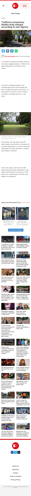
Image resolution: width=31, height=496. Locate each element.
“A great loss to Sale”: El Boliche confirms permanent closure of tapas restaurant (8, 247)
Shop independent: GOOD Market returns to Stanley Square (22, 246)
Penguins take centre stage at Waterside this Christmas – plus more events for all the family (7, 297)
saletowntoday (8, 208)
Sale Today (15, 13)
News (3, 18)
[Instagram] (13, 218)
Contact (15, 473)
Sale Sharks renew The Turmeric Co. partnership (22, 383)
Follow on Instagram (16, 230)
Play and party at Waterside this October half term (21, 417)
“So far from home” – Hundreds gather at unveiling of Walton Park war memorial (7, 434)
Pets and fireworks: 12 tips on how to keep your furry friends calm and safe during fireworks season (8, 385)
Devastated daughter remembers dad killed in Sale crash (8, 313)
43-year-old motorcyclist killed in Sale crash (22, 327)
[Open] (8, 213)
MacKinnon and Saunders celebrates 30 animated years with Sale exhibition (22, 434)
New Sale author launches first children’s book (21, 313)
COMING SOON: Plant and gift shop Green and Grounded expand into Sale (7, 418)
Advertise (15, 469)
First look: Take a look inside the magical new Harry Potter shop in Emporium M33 (23, 280)
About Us (15, 466)
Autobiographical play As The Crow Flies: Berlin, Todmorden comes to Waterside (23, 297)
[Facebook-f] (12, 452)
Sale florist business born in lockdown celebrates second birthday (7, 279)
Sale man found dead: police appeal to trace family (8, 401)
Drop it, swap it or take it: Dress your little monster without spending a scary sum (23, 402)
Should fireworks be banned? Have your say (7, 369)
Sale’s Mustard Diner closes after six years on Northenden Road (7, 261)
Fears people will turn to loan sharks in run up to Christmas (23, 369)
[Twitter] (15, 452)
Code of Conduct (15, 476)
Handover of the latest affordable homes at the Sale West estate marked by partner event (22, 263)
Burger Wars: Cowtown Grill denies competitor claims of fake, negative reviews (7, 350)
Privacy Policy (15, 480)
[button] (3, 5)
